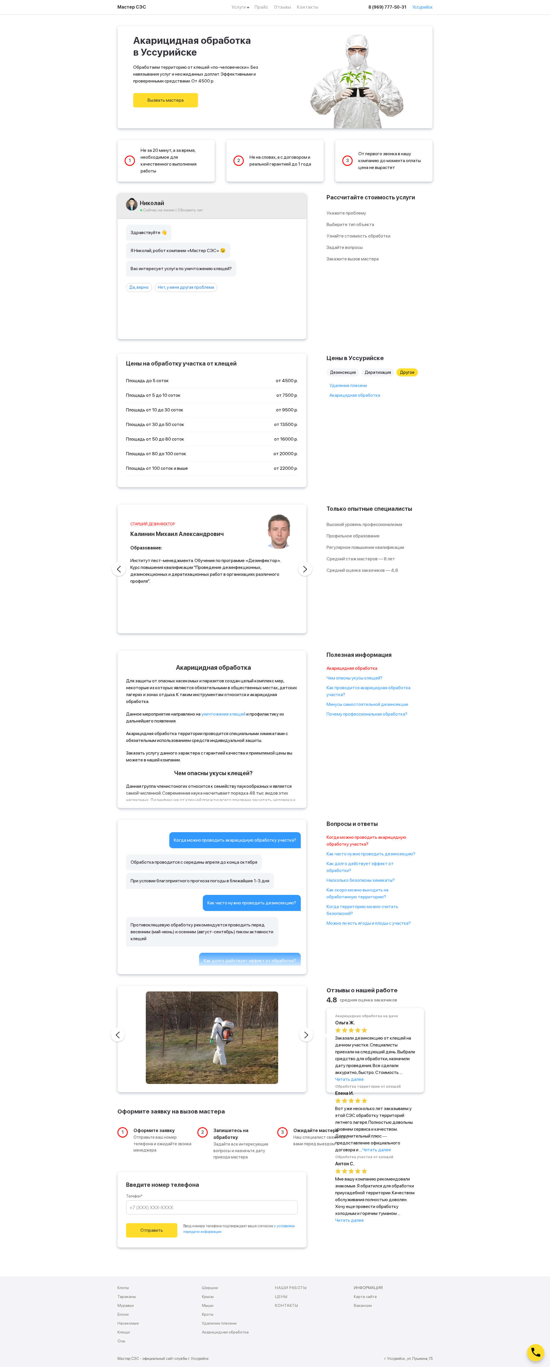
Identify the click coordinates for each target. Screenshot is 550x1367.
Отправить (151, 1230)
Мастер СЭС (131, 7)
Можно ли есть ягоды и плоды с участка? (369, 923)
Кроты (207, 1314)
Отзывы (282, 7)
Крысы (208, 1296)
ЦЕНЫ (281, 1296)
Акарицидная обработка (354, 395)
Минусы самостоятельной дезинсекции (367, 704)
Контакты (308, 7)
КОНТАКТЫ (286, 1305)
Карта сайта (365, 1296)
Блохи (123, 1314)
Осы (121, 1341)
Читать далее (349, 1079)
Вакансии (363, 1305)
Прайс (261, 7)
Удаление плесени (348, 385)
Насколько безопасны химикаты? (361, 880)
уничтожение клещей (223, 714)
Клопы (123, 1287)
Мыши (207, 1305)
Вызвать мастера (166, 100)
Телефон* (134, 1196)
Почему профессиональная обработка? (367, 714)
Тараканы (126, 1296)
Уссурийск (422, 7)
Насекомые (128, 1323)
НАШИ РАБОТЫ (291, 1287)
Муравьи (125, 1305)
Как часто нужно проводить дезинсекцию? (371, 854)
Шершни (210, 1287)
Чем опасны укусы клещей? (354, 678)
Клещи (123, 1332)
